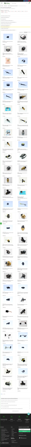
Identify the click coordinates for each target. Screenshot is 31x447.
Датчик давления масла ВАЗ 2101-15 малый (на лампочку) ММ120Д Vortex (8, 65)
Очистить (2, 11)
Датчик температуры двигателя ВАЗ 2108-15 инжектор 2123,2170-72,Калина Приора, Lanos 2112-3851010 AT (8, 150)
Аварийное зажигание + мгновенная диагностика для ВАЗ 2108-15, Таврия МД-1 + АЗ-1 (23, 150)
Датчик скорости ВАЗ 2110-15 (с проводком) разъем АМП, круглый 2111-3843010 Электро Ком (23, 293)
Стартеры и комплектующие (5, 28)
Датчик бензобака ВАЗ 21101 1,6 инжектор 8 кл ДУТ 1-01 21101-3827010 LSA (23, 340)
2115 (12, 11)
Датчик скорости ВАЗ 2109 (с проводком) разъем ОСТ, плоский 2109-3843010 (22, 161)
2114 (5, 11)
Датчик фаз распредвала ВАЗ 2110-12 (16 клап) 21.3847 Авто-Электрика (22, 185)
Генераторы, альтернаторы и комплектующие (7, 20)
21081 (22, 11)
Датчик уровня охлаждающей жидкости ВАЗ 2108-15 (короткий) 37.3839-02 (8, 77)
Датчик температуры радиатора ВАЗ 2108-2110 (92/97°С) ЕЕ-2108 (8, 268)
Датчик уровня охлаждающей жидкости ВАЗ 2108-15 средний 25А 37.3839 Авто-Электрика (23, 125)
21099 (18, 11)
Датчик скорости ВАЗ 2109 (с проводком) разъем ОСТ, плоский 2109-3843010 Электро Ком (8, 305)
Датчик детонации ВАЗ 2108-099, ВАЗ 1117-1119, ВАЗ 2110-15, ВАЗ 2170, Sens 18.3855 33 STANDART (23, 257)
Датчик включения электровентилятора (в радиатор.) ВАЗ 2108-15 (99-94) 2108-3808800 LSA (23, 233)
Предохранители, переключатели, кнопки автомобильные (9, 22)
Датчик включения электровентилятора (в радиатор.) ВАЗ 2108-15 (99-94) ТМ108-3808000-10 (8, 245)
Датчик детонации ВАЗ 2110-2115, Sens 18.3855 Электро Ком (23, 352)
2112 (5, 12)
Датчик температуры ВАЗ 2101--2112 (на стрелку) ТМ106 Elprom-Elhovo (7, 185)
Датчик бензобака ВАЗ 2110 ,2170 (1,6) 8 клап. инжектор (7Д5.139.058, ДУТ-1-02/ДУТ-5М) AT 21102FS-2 (8, 341)
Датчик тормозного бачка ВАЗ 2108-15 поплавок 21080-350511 (22, 65)
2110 (25, 11)
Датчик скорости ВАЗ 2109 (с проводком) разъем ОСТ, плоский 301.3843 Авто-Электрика (7, 162)
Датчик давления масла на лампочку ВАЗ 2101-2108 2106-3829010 (22, 137)
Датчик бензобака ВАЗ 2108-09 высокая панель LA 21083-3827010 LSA (7, 352)
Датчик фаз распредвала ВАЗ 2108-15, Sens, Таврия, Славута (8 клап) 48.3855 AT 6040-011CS (23, 389)
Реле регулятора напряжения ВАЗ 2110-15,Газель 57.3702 (22, 280)
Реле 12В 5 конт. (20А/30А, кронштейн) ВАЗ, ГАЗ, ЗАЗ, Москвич (8, 41)
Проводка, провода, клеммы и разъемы (6, 23)
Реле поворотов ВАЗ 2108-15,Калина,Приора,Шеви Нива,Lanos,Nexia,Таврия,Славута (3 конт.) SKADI (22, 54)
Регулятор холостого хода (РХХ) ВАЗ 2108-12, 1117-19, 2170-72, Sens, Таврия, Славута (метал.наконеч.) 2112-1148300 (23, 377)
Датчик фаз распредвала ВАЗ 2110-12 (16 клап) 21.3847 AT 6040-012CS (22, 304)
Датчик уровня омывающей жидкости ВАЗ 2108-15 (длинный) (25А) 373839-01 (8, 101)
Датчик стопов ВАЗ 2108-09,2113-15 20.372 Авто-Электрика (22, 77)
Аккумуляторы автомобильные (5, 17)
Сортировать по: (21, 32)
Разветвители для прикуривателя (5, 25)
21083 (2, 12)
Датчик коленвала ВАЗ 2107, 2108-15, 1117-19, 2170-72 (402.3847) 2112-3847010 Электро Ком (8, 328)
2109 (8, 11)
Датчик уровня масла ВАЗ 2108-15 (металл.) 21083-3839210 (23, 209)
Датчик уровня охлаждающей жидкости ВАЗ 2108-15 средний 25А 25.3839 (23, 89)
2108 (15, 11)
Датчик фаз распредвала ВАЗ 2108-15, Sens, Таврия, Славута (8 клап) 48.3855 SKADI (23, 245)
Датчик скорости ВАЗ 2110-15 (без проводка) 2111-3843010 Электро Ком (8, 233)
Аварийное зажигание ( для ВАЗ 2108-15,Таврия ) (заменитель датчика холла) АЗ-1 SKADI (8, 54)
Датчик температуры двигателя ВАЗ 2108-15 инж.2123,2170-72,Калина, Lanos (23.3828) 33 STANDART (23, 102)
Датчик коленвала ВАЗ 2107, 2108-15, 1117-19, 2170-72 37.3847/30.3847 (8, 292)
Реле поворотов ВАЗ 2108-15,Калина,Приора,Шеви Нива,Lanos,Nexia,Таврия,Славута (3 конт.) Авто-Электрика (22, 197)
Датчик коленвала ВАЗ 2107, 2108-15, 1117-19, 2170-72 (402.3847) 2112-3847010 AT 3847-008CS (23, 316)
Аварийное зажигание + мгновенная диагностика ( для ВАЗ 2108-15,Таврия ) (22, 41)
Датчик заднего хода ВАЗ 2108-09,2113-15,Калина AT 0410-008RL (7, 125)
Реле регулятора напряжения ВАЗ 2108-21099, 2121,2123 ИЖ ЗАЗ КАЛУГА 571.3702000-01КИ (8, 257)
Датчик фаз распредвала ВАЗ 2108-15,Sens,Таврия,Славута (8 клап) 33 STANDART (8, 197)
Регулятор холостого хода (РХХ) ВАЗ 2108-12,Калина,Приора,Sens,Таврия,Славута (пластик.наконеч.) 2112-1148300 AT (7, 389)
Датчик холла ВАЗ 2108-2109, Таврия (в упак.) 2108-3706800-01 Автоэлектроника (8, 137)
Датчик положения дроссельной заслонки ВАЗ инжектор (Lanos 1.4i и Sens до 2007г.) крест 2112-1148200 (8, 221)
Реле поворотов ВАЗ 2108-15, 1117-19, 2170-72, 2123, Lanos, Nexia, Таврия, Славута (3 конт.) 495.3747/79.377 (8, 209)
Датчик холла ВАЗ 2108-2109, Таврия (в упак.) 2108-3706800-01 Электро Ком (23, 328)
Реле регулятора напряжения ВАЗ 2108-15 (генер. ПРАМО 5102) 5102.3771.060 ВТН (7, 376)
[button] (23, 438)
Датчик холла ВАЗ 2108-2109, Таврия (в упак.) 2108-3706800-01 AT (8, 316)
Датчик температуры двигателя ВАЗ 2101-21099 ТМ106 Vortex (22, 173)
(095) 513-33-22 (5, 442)
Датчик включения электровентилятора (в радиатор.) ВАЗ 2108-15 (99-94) (23, 221)
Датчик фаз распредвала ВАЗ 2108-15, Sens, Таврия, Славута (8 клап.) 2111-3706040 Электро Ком (8, 365)
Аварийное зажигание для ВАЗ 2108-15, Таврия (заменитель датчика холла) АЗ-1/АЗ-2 (8, 89)
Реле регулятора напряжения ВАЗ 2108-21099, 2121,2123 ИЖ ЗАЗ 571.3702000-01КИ (8, 280)
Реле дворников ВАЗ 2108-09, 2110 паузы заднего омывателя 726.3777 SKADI (7, 173)
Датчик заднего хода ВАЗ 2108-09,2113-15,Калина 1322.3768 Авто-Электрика (7, 113)
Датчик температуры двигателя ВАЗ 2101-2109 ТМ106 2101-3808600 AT (23, 113)
